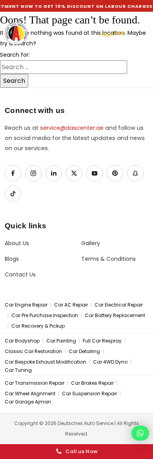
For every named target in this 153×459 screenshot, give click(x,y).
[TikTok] (13, 193)
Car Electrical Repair (119, 305)
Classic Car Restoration (33, 351)
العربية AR (112, 33)
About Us (17, 243)
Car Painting (61, 341)
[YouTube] (94, 173)
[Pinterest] (115, 173)
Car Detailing (84, 351)
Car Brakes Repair (92, 383)
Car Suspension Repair (89, 394)
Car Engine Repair (26, 305)
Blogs (12, 259)
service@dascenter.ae (72, 128)
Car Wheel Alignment (30, 394)
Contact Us (20, 274)
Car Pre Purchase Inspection (44, 315)
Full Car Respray (102, 341)
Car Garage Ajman (28, 402)
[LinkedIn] (54, 173)
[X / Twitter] (74, 173)
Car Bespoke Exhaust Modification (45, 362)
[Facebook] (13, 173)
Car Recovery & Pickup (38, 326)
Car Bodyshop (22, 341)
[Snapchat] (135, 173)
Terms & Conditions (108, 259)
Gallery (90, 243)
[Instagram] (33, 173)
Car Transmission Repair (34, 383)
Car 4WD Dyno (110, 362)
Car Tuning (18, 370)
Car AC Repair (71, 305)
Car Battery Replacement (115, 315)
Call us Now (82, 451)
